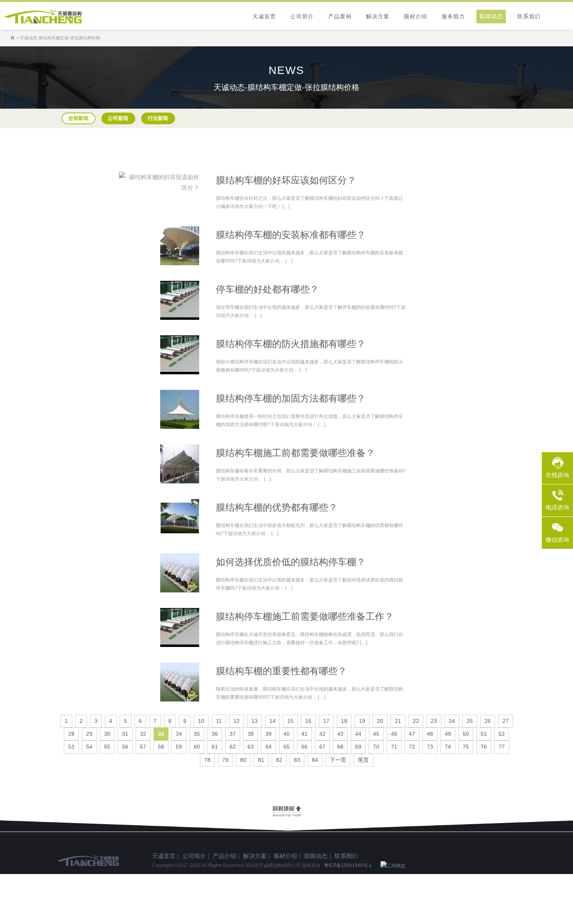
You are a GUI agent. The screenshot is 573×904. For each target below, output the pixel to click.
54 (89, 747)
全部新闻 (78, 118)
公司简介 (302, 16)
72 (412, 747)
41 (304, 734)
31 (125, 734)
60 (197, 747)
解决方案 (377, 16)
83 (297, 760)
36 (215, 734)
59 (179, 747)
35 (197, 734)
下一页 (338, 760)
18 (344, 721)
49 (448, 734)
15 (290, 721)
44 (358, 734)
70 (376, 747)
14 (272, 721)
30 (107, 734)
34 (179, 734)
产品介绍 (224, 856)
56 (125, 747)
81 (261, 760)
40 (286, 734)
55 (107, 747)
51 (484, 734)
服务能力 (453, 16)
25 (470, 721)
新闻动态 (491, 16)
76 (484, 747)
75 (466, 747)
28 (71, 734)
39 (268, 734)
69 (358, 747)
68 (340, 747)
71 (394, 747)
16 (308, 721)
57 (143, 747)
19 (362, 721)
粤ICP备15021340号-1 (348, 865)
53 (71, 747)
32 (143, 734)
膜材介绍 (415, 16)
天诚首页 (264, 16)
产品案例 (340, 16)
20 (380, 721)
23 (434, 721)
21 (398, 721)
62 (233, 747)
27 (505, 721)
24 (452, 721)
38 (251, 734)
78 (207, 760)
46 (394, 734)
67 (322, 747)
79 (225, 760)
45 (376, 734)
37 (233, 734)
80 (243, 760)
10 (201, 721)
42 (322, 734)
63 (251, 747)
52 (502, 734)
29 (89, 734)
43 (340, 734)
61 (215, 747)
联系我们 (529, 16)
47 (412, 734)
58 (161, 747)
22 (416, 721)
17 (326, 721)
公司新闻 (118, 118)
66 (304, 747)
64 (268, 747)
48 (430, 734)
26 (488, 721)
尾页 (363, 760)
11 (219, 721)
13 (254, 721)
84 (315, 760)
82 (279, 760)
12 (236, 721)
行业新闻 (158, 118)
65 (286, 747)
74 (448, 747)
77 (502, 747)
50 (466, 734)
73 (430, 747)
